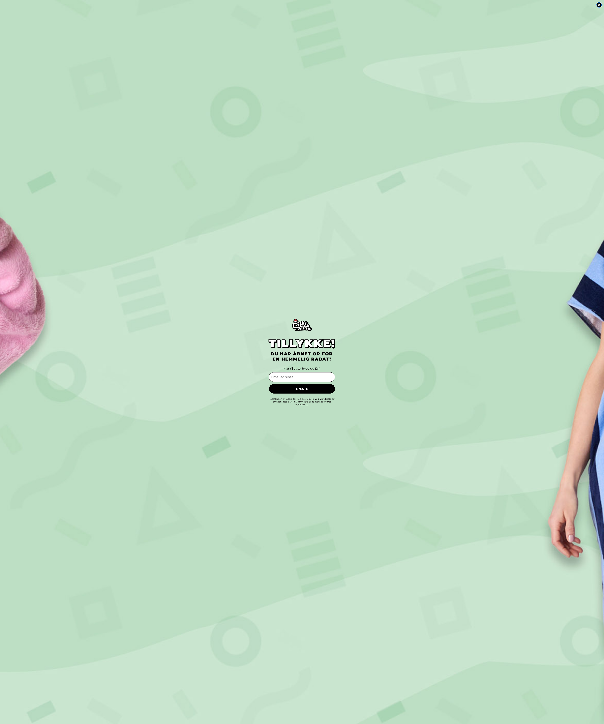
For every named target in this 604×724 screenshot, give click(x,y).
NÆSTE (302, 389)
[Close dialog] (599, 4)
